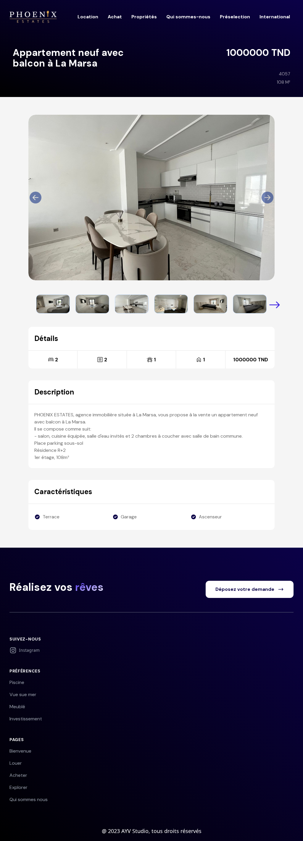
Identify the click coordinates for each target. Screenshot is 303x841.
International (275, 17)
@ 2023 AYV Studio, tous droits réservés (152, 830)
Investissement (25, 719)
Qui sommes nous (28, 799)
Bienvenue (20, 751)
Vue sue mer (22, 694)
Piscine (16, 682)
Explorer (18, 787)
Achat (115, 17)
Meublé (17, 706)
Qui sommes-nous (188, 17)
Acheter (18, 775)
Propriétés (144, 17)
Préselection (235, 17)
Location (88, 17)
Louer (15, 763)
